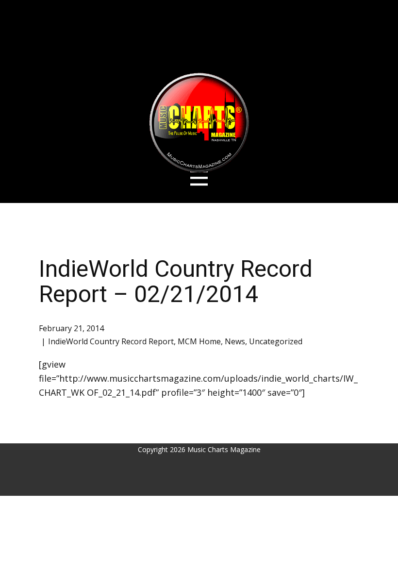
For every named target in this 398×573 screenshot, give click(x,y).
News (235, 341)
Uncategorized (275, 341)
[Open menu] (199, 178)
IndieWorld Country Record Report (111, 341)
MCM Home (199, 341)
